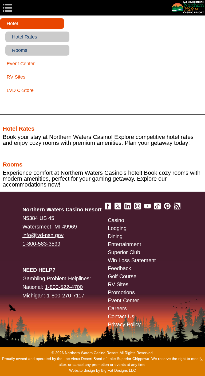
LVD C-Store (20, 90)
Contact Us (121, 316)
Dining (115, 236)
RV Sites (16, 77)
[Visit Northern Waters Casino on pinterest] (167, 204)
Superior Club (124, 252)
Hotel (12, 23)
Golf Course (122, 276)
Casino (116, 220)
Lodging (117, 228)
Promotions (121, 292)
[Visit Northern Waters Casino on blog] (177, 204)
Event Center (21, 63)
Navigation (16, 7)
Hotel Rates (24, 37)
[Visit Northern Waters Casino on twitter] (118, 204)
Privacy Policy (124, 324)
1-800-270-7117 (65, 296)
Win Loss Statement (132, 260)
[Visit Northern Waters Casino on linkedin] (127, 204)
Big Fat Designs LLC (118, 370)
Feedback (119, 268)
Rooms (19, 50)
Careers (117, 308)
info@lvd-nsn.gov (43, 235)
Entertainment (124, 244)
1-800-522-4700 (64, 287)
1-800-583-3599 (41, 244)
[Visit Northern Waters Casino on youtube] (147, 204)
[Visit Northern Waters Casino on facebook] (108, 204)
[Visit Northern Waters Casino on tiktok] (157, 204)
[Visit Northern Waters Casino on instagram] (137, 204)
